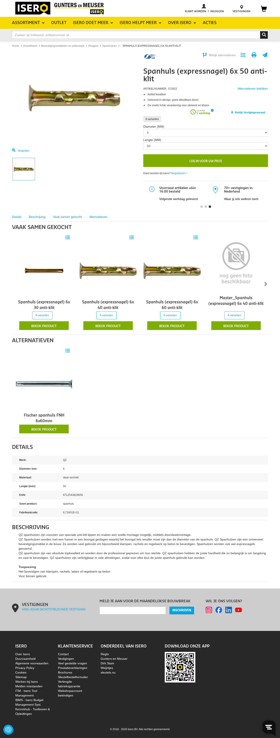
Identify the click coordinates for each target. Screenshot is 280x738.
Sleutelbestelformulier (73, 677)
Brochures (65, 672)
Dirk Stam (107, 663)
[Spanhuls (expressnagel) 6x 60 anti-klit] (172, 270)
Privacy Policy (24, 668)
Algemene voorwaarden (31, 663)
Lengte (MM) (152, 140)
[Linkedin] (228, 610)
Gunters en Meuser (114, 658)
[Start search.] (264, 35)
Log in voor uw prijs (205, 161)
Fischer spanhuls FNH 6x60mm (44, 418)
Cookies (20, 672)
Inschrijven (181, 610)
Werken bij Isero (26, 681)
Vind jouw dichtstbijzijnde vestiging (54, 609)
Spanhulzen (109, 45)
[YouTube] (238, 610)
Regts (105, 654)
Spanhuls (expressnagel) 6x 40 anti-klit (108, 305)
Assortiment (30, 45)
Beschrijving (37, 217)
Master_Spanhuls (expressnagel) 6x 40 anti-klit (236, 301)
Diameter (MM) (153, 126)
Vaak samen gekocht (67, 217)
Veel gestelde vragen (72, 663)
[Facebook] (218, 610)
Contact (63, 654)
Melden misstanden (28, 686)
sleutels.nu (108, 672)
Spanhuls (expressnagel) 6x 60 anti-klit (172, 305)
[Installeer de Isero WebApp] (180, 667)
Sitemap (21, 677)
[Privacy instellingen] (8, 730)
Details (16, 217)
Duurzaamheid (25, 658)
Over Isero (22, 654)
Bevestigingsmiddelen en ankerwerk (62, 45)
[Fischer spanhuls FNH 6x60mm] (44, 383)
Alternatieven (98, 217)
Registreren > (179, 173)
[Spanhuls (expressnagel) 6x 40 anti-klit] (108, 270)
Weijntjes (107, 668)
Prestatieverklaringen (72, 668)
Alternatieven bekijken (253, 88)
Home (15, 45)
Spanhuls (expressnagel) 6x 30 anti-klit (44, 305)
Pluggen (93, 45)
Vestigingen (66, 658)
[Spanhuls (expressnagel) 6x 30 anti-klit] (44, 270)
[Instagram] (209, 610)
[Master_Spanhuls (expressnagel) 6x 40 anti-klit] (236, 262)
